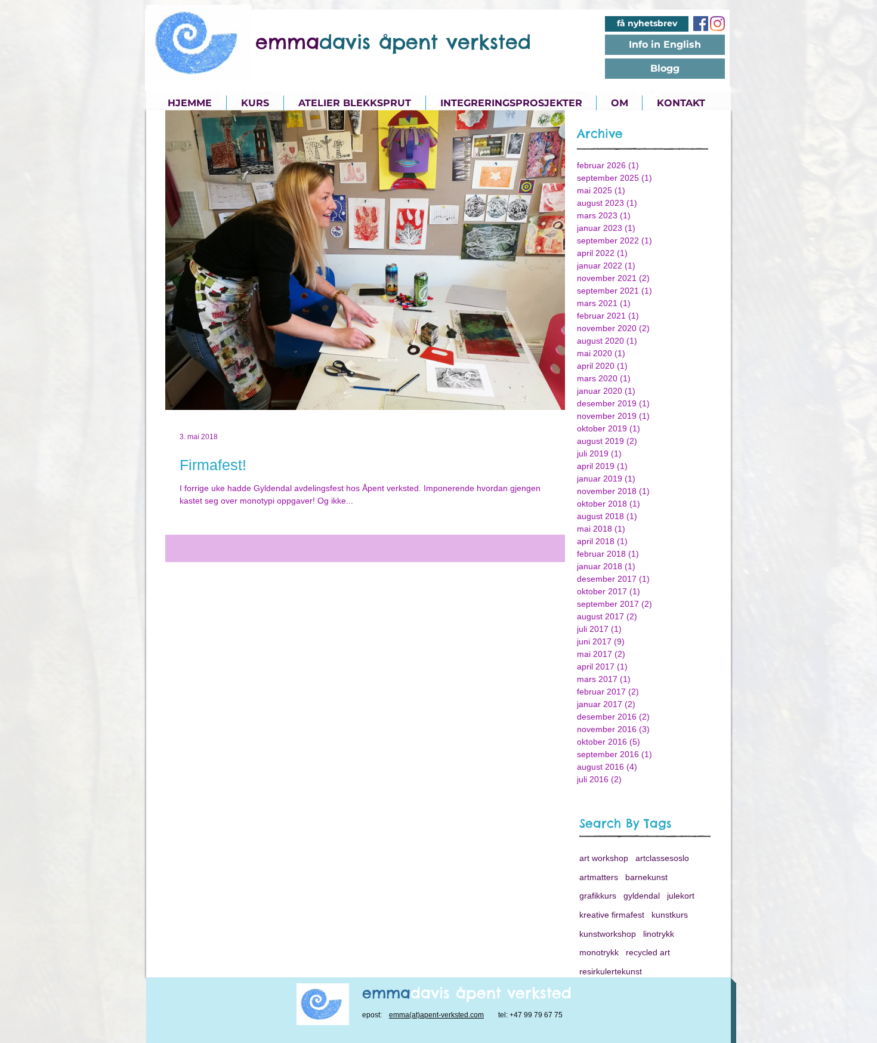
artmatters (598, 877)
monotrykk (599, 952)
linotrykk (658, 934)
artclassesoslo (662, 858)
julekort (680, 895)
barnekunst (646, 877)
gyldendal (641, 895)
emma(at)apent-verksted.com (436, 1015)
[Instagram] (717, 23)
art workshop (603, 858)
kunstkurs (669, 914)
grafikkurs (597, 895)
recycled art (648, 952)
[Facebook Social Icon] (700, 23)
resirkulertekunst (610, 971)
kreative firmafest (611, 914)
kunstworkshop (607, 934)
